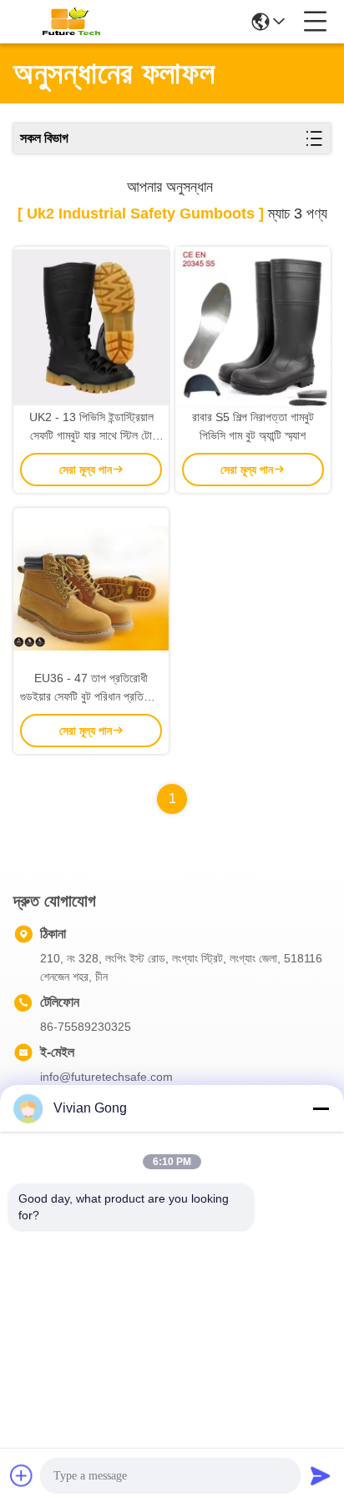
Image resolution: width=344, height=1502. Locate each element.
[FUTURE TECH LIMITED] (68, 22)
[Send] (320, 1475)
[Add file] (21, 1475)
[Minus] (321, 1108)
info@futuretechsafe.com (106, 1076)
